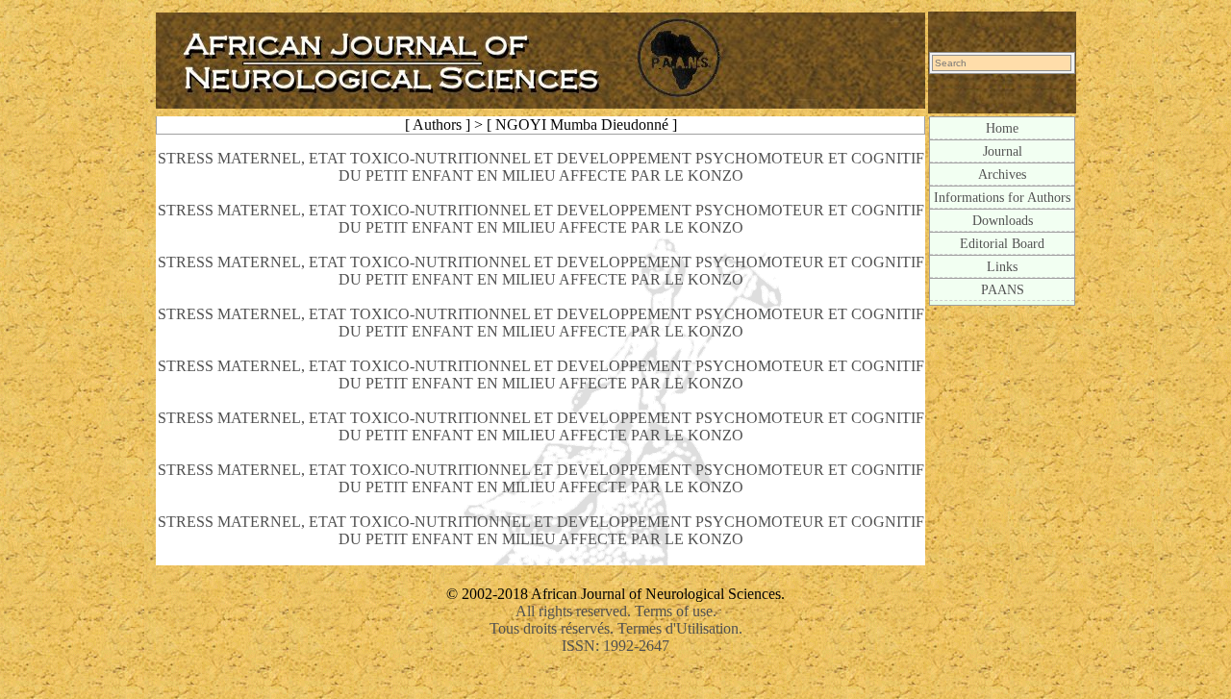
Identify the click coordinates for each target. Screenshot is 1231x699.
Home (1002, 128)
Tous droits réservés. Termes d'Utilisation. (616, 628)
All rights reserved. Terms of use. (615, 611)
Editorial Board (1002, 243)
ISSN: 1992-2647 (615, 645)
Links (1002, 266)
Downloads (1002, 220)
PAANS (1002, 289)
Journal (1002, 151)
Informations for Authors (1002, 197)
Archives (1002, 174)
